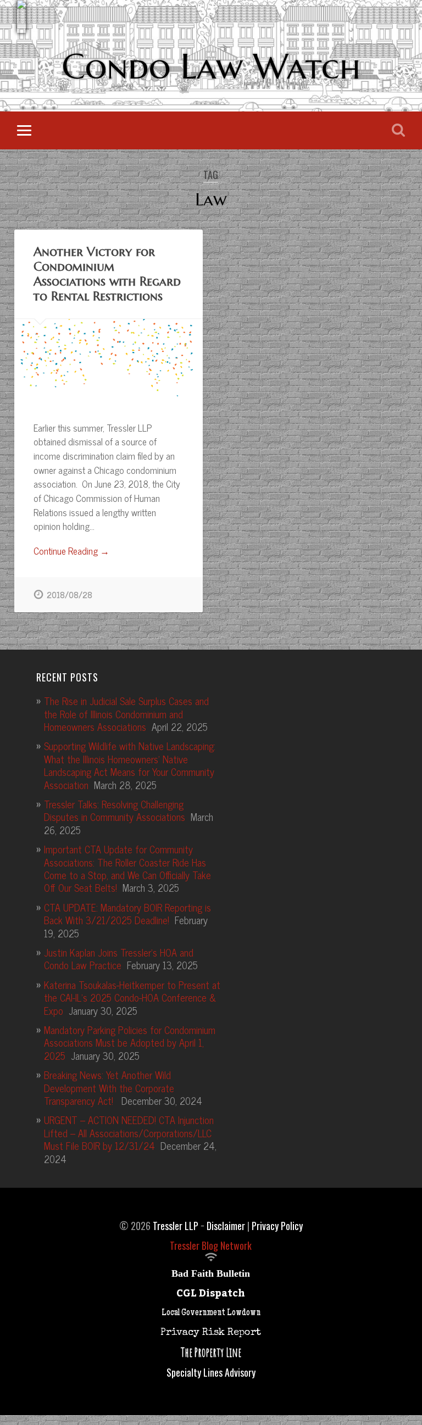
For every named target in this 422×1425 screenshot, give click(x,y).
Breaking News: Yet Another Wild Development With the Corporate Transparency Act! (109, 1087)
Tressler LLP (175, 1226)
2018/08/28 (69, 594)
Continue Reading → (71, 551)
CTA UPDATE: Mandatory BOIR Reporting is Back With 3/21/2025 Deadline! (127, 913)
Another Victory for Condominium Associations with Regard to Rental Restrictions (107, 274)
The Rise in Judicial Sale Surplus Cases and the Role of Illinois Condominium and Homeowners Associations (126, 713)
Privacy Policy (277, 1226)
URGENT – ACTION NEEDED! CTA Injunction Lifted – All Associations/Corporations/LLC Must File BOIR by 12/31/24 (129, 1132)
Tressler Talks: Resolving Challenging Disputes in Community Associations (114, 810)
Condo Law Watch (211, 66)
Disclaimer (226, 1226)
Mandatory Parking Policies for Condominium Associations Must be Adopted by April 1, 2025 (129, 1042)
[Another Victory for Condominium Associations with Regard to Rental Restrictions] (108, 360)
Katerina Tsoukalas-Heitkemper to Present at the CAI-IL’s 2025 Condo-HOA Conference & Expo (132, 997)
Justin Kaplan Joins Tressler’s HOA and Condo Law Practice (118, 958)
